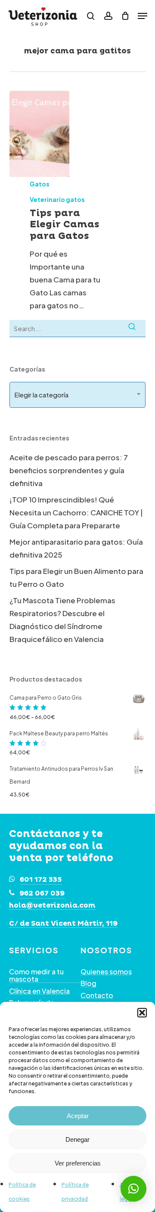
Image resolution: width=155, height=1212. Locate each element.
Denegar (77, 1139)
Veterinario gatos (57, 199)
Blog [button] (88, 983)
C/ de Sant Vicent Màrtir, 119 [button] (63, 924)
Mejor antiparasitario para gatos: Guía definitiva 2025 (76, 548)
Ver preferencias (78, 1163)
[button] (142, 1012)
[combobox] (77, 395)
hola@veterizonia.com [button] (52, 906)
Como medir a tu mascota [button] (36, 975)
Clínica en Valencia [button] (39, 991)
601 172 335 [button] (41, 879)
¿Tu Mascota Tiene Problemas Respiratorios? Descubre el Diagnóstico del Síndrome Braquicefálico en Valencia (62, 619)
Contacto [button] (97, 995)
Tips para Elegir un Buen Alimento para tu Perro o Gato (76, 577)
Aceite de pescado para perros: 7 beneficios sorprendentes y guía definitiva (68, 470)
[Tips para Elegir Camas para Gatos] (39, 134)
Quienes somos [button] (106, 972)
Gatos (40, 184)
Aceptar (78, 1115)
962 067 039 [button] (42, 893)
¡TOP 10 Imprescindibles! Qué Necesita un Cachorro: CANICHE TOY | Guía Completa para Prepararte (76, 512)
